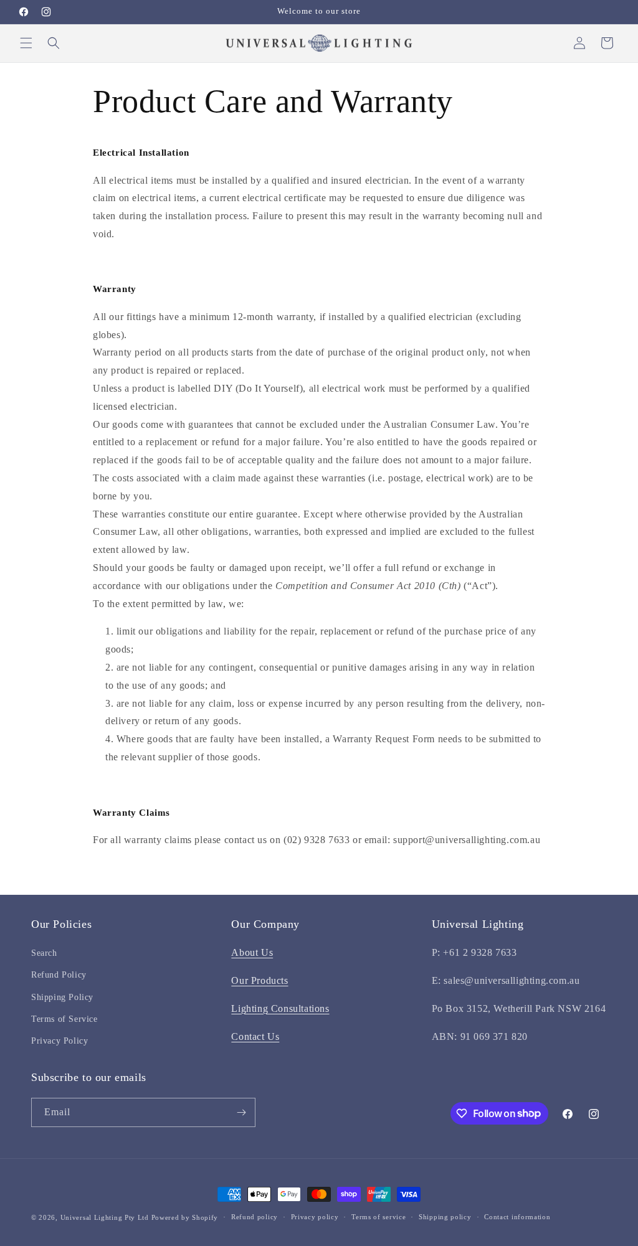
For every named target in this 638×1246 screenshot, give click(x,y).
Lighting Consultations (280, 1008)
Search (44, 953)
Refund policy (254, 1216)
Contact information (517, 1216)
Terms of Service (64, 1019)
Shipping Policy (62, 997)
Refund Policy (59, 974)
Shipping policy (445, 1216)
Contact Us (255, 1036)
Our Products (259, 980)
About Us (252, 952)
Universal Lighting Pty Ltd (104, 1217)
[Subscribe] (241, 1112)
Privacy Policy (59, 1040)
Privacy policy (315, 1216)
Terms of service (378, 1216)
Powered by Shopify (185, 1217)
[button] (26, 43)
